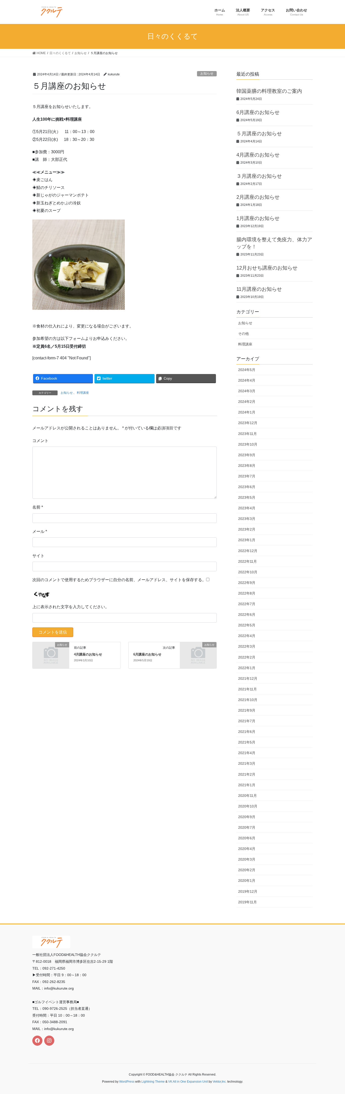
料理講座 (83, 393)
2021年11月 (247, 689)
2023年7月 (246, 476)
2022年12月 (247, 551)
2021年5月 (246, 742)
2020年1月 (246, 881)
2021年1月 (246, 785)
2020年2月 (246, 870)
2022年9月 (246, 583)
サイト (38, 556)
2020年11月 (247, 796)
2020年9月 (246, 817)
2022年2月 (246, 657)
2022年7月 (246, 604)
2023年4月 (246, 508)
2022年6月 (246, 614)
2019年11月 (247, 902)
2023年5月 (246, 497)
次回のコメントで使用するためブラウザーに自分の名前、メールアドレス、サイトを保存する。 (119, 580)
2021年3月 (246, 763)
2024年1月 (246, 412)
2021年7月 (246, 721)
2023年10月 (247, 444)
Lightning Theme (153, 1081)
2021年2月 (246, 774)
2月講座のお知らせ (258, 197)
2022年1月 (246, 668)
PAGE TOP (332, 1056)
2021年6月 (246, 732)
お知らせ (206, 73)
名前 (37, 507)
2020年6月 (246, 838)
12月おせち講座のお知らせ (267, 268)
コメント (40, 441)
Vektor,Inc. (220, 1081)
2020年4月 (246, 849)
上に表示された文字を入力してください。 (70, 607)
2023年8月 (246, 466)
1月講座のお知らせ (258, 218)
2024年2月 (246, 402)
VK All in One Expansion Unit (188, 1081)
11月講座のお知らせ (259, 289)
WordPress (126, 1081)
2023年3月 (246, 519)
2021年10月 (247, 700)
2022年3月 (246, 646)
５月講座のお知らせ (259, 133)
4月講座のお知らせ (88, 654)
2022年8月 (246, 593)
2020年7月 (246, 827)
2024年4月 (246, 380)
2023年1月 (246, 540)
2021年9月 (246, 710)
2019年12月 (247, 891)
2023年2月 (246, 529)
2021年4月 (246, 753)
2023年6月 (246, 487)
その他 (243, 334)
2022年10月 (247, 572)
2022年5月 (246, 625)
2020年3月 (246, 859)
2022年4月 (246, 636)
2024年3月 (246, 391)
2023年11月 (247, 434)
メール (39, 531)
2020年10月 (247, 806)
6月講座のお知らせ (147, 654)
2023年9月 (246, 455)
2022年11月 (247, 561)
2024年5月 (246, 370)
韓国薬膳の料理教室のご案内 (269, 91)
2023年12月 (247, 423)
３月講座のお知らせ (259, 176)
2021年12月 (247, 678)
